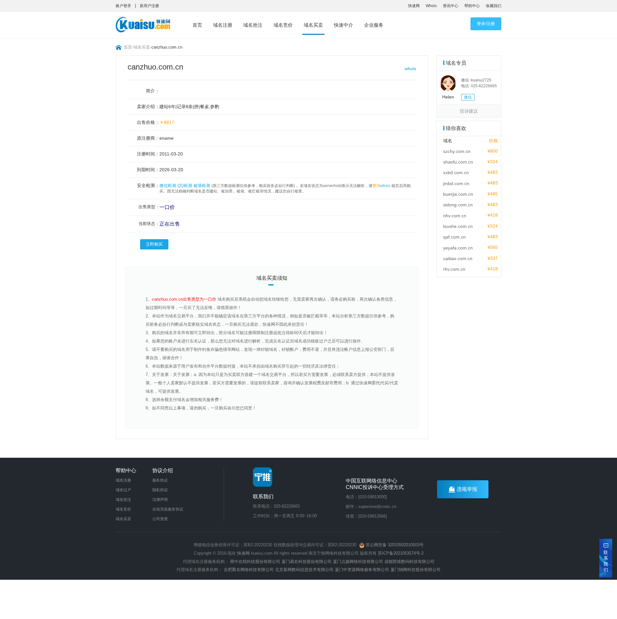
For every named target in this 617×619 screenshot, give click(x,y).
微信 (468, 97)
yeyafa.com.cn (458, 247)
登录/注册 (486, 23)
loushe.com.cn (458, 226)
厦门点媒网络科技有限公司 (358, 561)
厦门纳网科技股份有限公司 (415, 569)
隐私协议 (160, 490)
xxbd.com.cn (456, 172)
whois (410, 68)
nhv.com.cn (454, 215)
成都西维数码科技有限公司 (409, 561)
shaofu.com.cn (458, 161)
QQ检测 (184, 185)
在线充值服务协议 (167, 509)
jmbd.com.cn (456, 183)
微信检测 (167, 185)
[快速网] (145, 26)
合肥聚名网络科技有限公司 (249, 569)
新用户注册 (149, 6)
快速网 (414, 6)
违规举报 (467, 489)
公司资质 (160, 519)
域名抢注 (253, 25)
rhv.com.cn (454, 269)
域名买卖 (313, 25)
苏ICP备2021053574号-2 (401, 553)
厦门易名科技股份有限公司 (307, 561)
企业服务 (373, 25)
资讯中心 (450, 6)
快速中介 (343, 25)
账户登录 (123, 6)
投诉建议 (469, 111)
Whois (431, 6)
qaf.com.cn (454, 236)
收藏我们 (493, 6)
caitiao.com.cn (457, 258)
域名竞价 (283, 25)
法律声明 (160, 499)
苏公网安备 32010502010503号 (394, 544)
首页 (197, 25)
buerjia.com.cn (458, 194)
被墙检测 (201, 185)
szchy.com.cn (456, 151)
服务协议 (160, 480)
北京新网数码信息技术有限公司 (304, 569)
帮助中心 (472, 6)
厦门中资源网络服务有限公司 (362, 569)
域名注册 (222, 25)
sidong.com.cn (458, 204)
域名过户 (123, 490)
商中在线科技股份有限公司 (255, 561)
